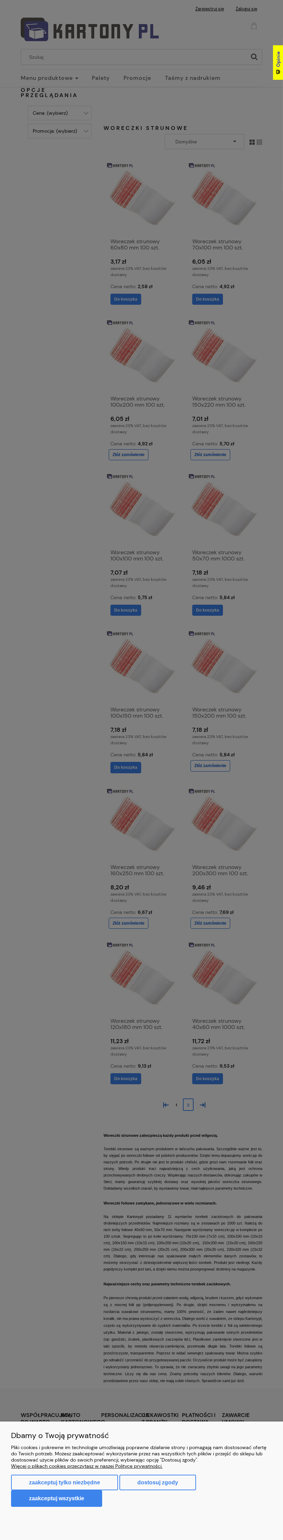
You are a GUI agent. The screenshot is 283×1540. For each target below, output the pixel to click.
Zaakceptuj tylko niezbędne (64, 1482)
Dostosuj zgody (157, 1482)
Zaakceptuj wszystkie (56, 1498)
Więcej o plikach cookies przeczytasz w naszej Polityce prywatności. (87, 1466)
